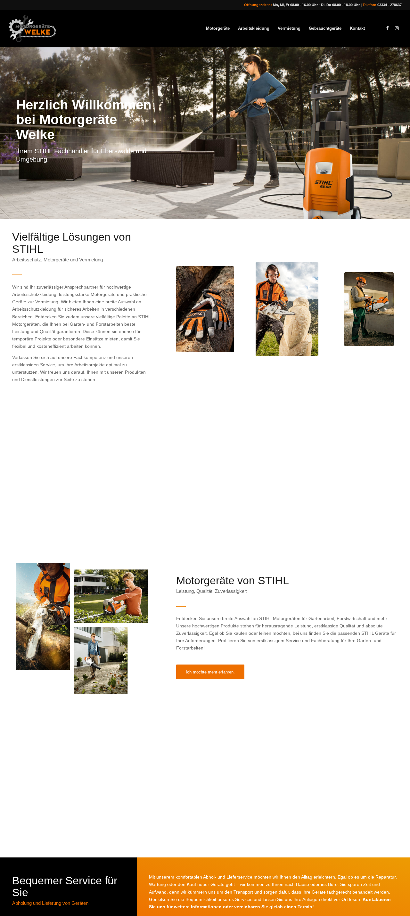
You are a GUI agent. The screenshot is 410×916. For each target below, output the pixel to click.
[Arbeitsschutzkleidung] (205, 309)
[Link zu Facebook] (387, 28)
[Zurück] (5, 133)
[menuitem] (218, 28)
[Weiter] (404, 133)
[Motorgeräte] (287, 309)
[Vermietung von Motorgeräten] (369, 309)
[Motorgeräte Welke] (35, 28)
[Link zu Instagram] (397, 28)
